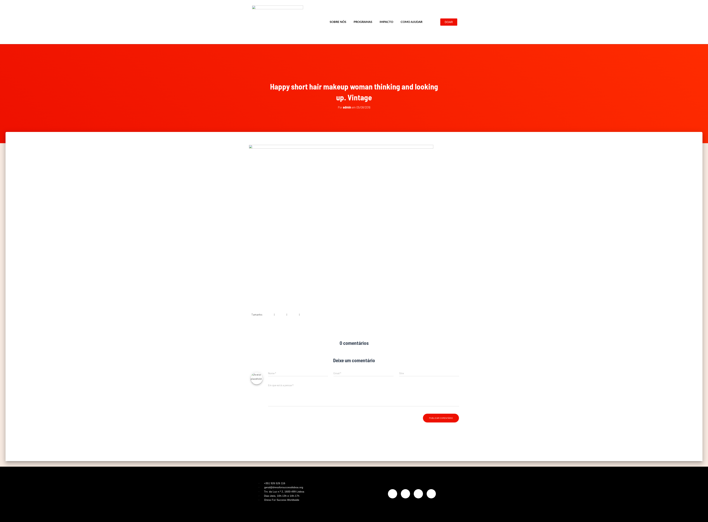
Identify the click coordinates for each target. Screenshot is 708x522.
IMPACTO (386, 21)
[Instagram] (392, 493)
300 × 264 (280, 314)
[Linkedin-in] (418, 493)
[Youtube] (431, 493)
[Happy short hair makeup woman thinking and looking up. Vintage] (341, 225)
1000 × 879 (306, 314)
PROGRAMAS (363, 21)
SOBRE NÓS (338, 21)
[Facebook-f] (405, 493)
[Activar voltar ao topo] (700, 514)
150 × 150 (268, 314)
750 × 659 (293, 314)
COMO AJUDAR (411, 21)
